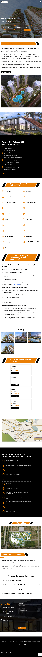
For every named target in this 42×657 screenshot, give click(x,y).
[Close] (33, 313)
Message (10, 332)
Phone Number (11, 322)
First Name (10, 318)
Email (9, 327)
